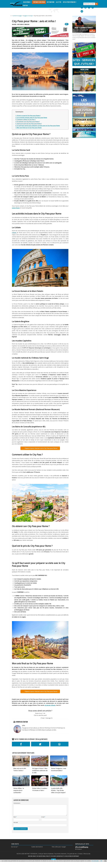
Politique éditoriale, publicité (43, 856)
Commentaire (16, 803)
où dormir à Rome (50, 705)
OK (101, 861)
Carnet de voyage (17, 15)
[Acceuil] (10, 15)
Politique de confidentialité (57, 856)
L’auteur (25, 5)
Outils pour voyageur (69, 2)
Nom (15, 817)
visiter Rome (16, 208)
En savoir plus (95, 861)
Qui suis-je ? (14, 847)
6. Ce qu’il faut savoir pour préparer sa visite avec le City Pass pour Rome (38, 125)
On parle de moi (72, 854)
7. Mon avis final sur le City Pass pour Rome (29, 127)
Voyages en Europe (28, 15)
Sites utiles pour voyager (59, 847)
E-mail (43, 817)
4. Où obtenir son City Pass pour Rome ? (28, 121)
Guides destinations (37, 847)
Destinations (50, 2)
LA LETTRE (58, 2)
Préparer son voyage (39, 2)
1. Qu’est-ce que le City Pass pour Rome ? (28, 115)
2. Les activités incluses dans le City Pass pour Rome (31, 117)
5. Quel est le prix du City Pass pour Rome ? (29, 123)
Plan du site (87, 854)
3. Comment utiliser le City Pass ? (26, 119)
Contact (80, 854)
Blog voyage (26, 2)
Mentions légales (32, 856)
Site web (15, 822)
